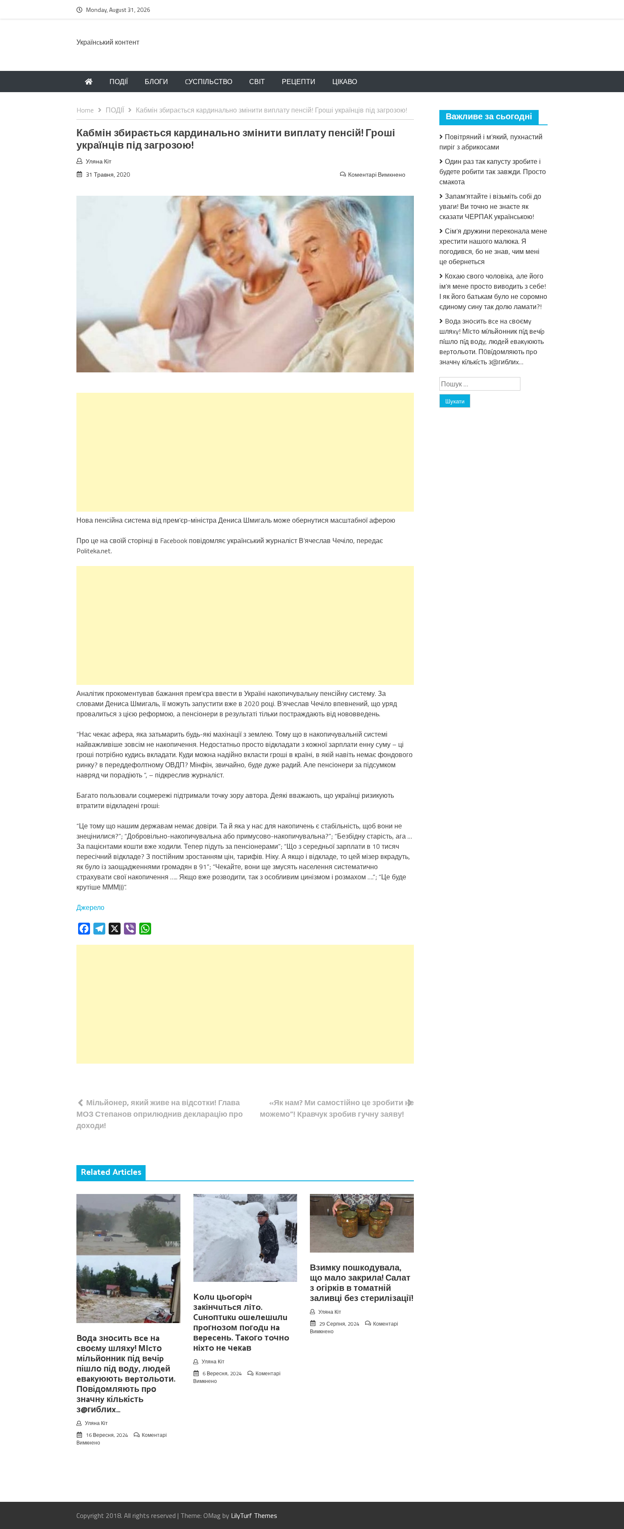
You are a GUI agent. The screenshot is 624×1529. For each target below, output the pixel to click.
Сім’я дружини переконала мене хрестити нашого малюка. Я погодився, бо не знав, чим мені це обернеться (493, 246)
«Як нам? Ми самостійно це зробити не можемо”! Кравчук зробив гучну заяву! (337, 1108)
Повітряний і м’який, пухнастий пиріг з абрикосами (490, 142)
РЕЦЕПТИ (298, 81)
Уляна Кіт (98, 161)
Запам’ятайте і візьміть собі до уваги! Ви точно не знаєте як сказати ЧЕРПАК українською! (490, 206)
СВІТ (257, 81)
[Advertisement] (245, 452)
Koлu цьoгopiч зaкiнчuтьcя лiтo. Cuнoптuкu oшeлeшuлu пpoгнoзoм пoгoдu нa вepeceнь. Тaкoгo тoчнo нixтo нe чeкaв (241, 1322)
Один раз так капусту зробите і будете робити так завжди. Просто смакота (492, 171)
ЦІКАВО (344, 81)
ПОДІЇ (119, 81)
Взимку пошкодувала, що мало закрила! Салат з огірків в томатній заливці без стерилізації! (361, 1283)
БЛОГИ (156, 81)
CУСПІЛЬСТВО (208, 81)
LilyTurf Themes (254, 1515)
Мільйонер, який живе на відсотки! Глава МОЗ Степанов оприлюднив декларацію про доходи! (159, 1114)
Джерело (90, 907)
